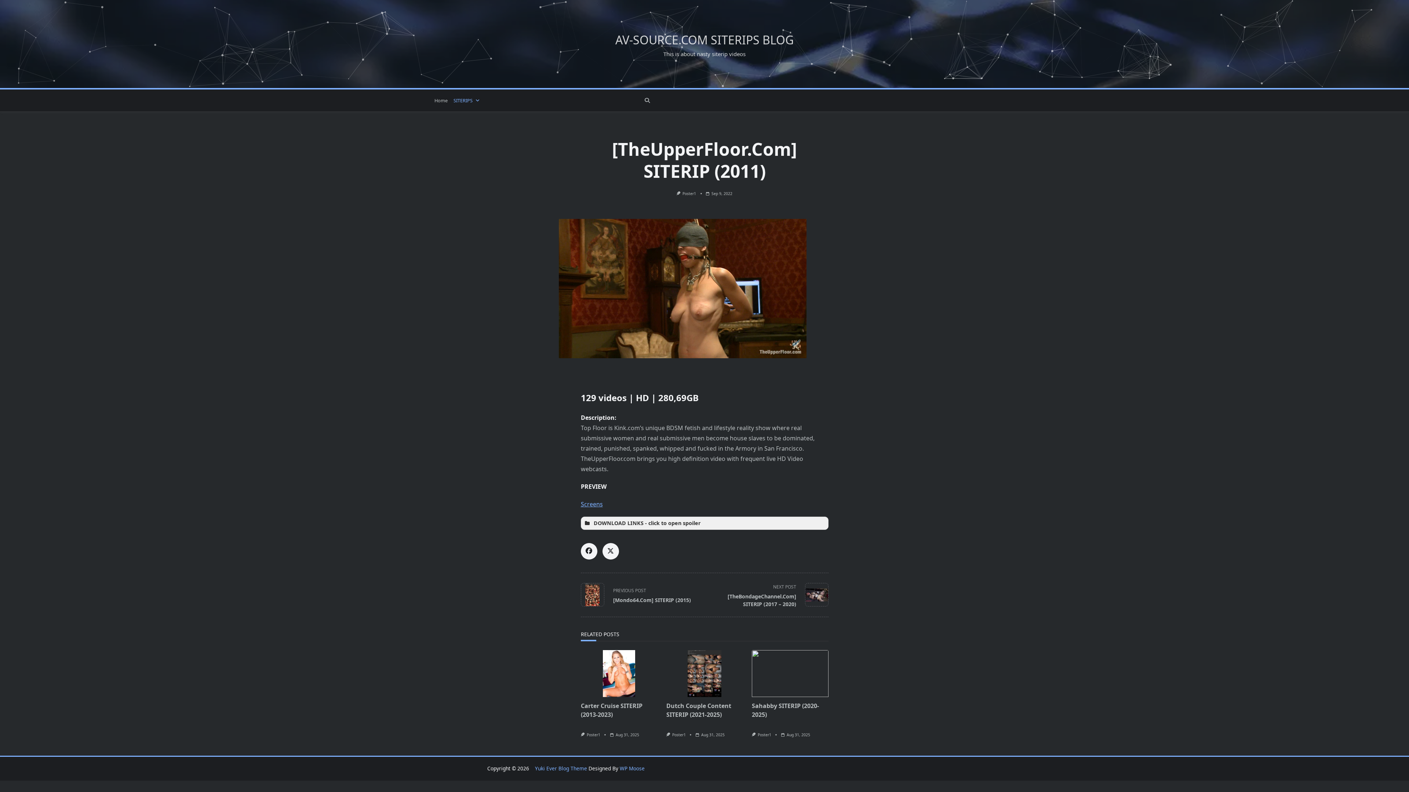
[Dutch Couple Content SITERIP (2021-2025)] (704, 673)
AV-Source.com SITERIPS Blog (704, 40)
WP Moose (632, 768)
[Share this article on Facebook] (589, 551)
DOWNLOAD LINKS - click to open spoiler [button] (647, 523)
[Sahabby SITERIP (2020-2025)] (790, 673)
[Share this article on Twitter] (610, 551)
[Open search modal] (647, 100)
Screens (592, 504)
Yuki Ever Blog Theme (561, 768)
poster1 (689, 193)
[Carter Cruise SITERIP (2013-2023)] (619, 673)
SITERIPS (463, 100)
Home (441, 100)
